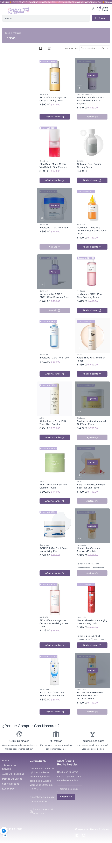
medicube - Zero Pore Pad (54, 227)
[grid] (40, 48)
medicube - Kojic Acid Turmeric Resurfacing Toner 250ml (92, 230)
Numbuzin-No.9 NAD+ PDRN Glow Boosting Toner (55, 295)
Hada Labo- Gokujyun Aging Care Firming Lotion (92, 622)
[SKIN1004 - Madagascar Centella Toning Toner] (54, 75)
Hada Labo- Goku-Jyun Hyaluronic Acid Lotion (52, 694)
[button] (4, 10)
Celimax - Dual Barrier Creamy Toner (89, 165)
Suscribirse (66, 796)
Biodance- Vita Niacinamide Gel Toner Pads (92, 423)
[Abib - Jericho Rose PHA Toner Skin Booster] (54, 398)
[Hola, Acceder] (93, 8)
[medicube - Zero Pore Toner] (54, 335)
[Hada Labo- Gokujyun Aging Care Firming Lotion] (92, 598)
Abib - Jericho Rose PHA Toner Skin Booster (53, 423)
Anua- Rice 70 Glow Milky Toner (91, 359)
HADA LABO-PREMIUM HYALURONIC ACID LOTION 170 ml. (90, 695)
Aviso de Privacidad (13, 774)
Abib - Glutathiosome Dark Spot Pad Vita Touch (91, 486)
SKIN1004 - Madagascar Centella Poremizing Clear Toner (54, 623)
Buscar (102, 18)
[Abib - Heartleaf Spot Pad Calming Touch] (54, 462)
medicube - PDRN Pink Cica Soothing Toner (89, 295)
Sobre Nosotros (10, 784)
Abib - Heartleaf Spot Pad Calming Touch (53, 486)
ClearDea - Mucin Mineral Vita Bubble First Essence (54, 165)
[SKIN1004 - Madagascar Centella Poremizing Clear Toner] (54, 598)
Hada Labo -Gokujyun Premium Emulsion (89, 549)
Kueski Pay (8, 788)
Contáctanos (38, 760)
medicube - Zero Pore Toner (55, 357)
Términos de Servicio (9, 767)
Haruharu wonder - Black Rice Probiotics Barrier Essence (90, 100)
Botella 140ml (84, 567)
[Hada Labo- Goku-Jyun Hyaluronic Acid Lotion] (54, 670)
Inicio (7, 33)
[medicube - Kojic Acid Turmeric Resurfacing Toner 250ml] (92, 205)
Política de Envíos (12, 779)
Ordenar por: (71, 48)
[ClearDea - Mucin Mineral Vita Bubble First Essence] (54, 141)
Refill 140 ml (99, 567)
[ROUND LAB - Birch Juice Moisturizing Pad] (54, 525)
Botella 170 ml (85, 639)
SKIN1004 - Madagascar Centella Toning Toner (53, 99)
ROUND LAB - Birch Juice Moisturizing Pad (54, 549)
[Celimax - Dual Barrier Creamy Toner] (92, 141)
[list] (49, 48)
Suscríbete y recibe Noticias (67, 762)
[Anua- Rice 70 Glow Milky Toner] (92, 335)
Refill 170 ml (99, 639)
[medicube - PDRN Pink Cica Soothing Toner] (92, 271)
